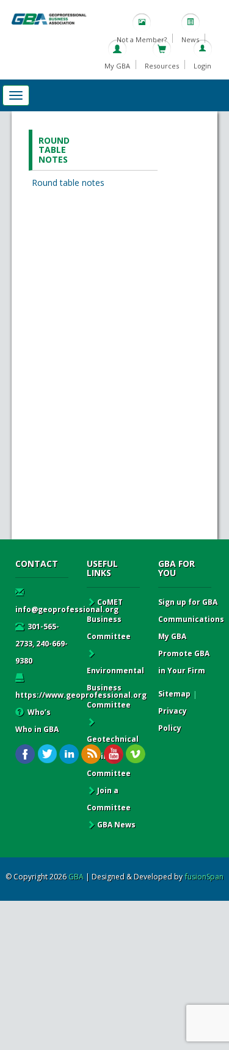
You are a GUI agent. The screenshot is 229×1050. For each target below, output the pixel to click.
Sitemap (174, 694)
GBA (76, 876)
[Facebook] (25, 754)
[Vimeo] (135, 754)
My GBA (117, 65)
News (190, 39)
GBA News (116, 824)
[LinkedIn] (69, 754)
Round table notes (68, 182)
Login (202, 65)
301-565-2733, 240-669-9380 (41, 643)
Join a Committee (109, 799)
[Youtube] (113, 754)
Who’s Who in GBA (37, 720)
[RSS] (91, 754)
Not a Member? (142, 39)
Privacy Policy (172, 719)
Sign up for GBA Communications (191, 610)
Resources (162, 65)
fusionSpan (204, 876)
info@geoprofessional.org (66, 609)
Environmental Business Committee (115, 687)
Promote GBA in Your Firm (183, 662)
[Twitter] (47, 754)
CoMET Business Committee (109, 619)
